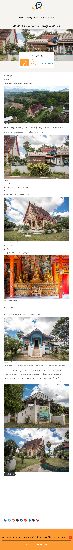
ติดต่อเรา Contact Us (47, 17)
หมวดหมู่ (29, 17)
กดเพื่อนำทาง (10, 474)
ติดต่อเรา (62, 537)
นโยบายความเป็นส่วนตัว (24, 537)
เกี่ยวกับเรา (6, 537)
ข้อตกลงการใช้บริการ (46, 537)
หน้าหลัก (21, 17)
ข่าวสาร (36, 17)
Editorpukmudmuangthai (46, 63)
